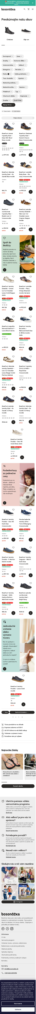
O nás (3, 937)
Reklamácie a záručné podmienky (13, 946)
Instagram (19, 902)
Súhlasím (18, 1009)
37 (12, 148)
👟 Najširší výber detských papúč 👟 (21, 3)
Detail (13, 155)
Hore (6, 712)
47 (13, 418)
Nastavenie (18, 1003)
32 (2, 148)
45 (26, 225)
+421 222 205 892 (10, 973)
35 (8, 148)
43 (22, 225)
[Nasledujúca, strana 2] (22, 717)
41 (8, 149)
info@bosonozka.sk (11, 969)
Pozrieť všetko (18, 786)
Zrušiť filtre (17, 100)
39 (4, 149)
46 (28, 225)
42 (4, 223)
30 (24, 186)
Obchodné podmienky (9, 955)
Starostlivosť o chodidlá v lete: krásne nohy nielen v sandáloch (11, 773)
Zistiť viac (9, 812)
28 (20, 186)
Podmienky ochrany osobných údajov (13, 958)
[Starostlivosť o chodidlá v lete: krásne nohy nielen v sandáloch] (12, 761)
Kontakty (4, 961)
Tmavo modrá (7, 111)
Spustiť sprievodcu (12, 830)
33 (4, 148)
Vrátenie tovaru (11, 857)
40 (6, 149)
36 (10, 148)
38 (2, 149)
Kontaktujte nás (11, 846)
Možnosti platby (6, 949)
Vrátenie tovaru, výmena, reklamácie (14, 943)
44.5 (21, 535)
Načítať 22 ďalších (21, 712)
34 (6, 148)
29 (22, 186)
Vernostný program (7, 940)
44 (7, 223)
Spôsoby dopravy (7, 952)
